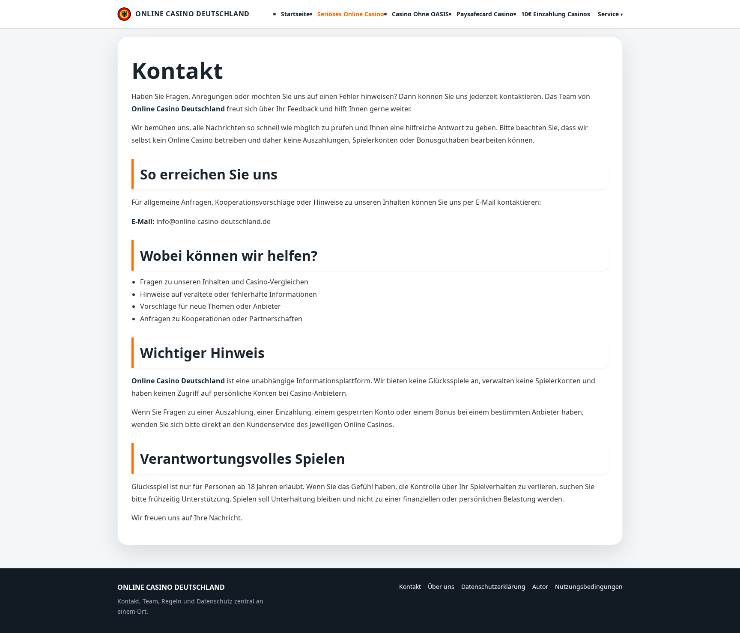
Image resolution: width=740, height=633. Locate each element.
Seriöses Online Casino (350, 14)
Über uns (441, 586)
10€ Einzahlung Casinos (555, 14)
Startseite (295, 14)
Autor (540, 586)
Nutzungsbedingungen (589, 586)
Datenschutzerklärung (493, 586)
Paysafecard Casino (485, 14)
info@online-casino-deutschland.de (213, 221)
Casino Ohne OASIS (420, 14)
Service (608, 14)
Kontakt (410, 586)
